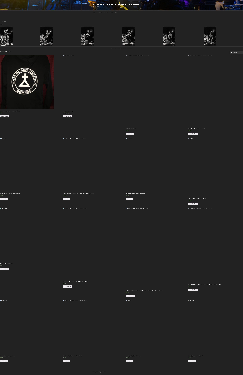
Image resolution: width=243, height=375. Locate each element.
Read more (66, 199)
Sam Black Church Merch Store (116, 4)
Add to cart (130, 133)
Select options (4, 116)
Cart (112, 12)
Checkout (106, 12)
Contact (99, 12)
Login (94, 12)
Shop (116, 12)
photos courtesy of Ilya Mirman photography (121, 48)
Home (1, 21)
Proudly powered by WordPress (99, 372)
